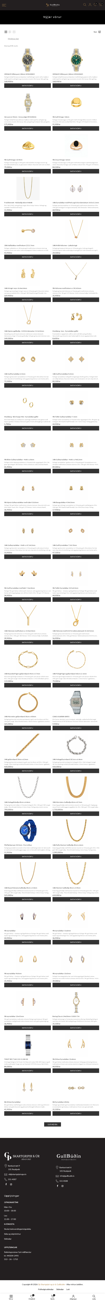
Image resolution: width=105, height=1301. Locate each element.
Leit (68, 1289)
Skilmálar (7, 1239)
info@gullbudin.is (67, 1176)
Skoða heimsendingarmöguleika (17, 1229)
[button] (6, 32)
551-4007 (12, 1179)
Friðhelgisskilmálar (46, 1289)
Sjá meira (52, 1124)
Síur (95, 32)
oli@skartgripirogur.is (17, 1174)
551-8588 (63, 1181)
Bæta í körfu (27, 86)
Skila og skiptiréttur (12, 1234)
